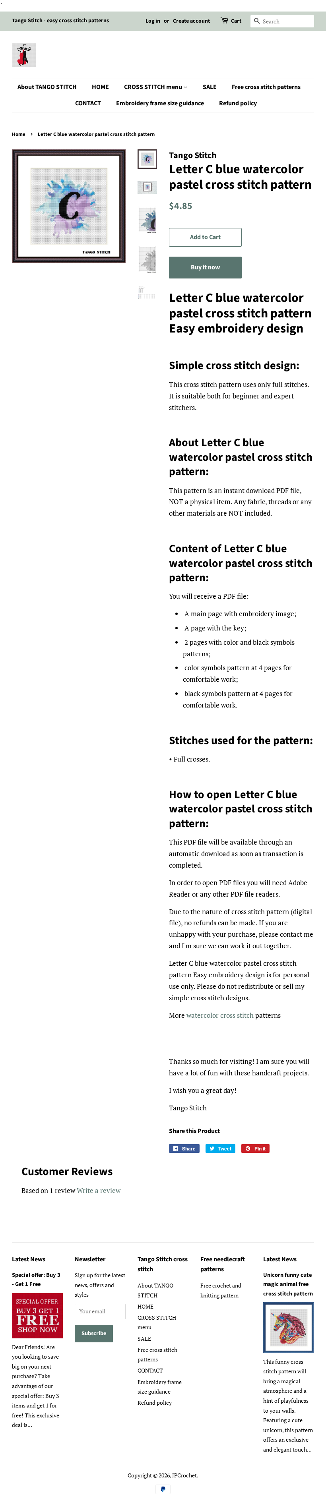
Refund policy (238, 103)
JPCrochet (184, 1475)
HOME (100, 87)
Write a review (98, 1190)
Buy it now (205, 267)
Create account (191, 21)
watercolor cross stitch (220, 1015)
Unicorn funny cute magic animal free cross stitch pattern (288, 1284)
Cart (236, 21)
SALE (210, 87)
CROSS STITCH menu (153, 87)
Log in (153, 21)
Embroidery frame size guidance (160, 103)
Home (18, 134)
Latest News (28, 1259)
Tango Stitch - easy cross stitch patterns (60, 21)
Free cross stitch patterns (266, 87)
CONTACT (88, 103)
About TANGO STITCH (47, 87)
